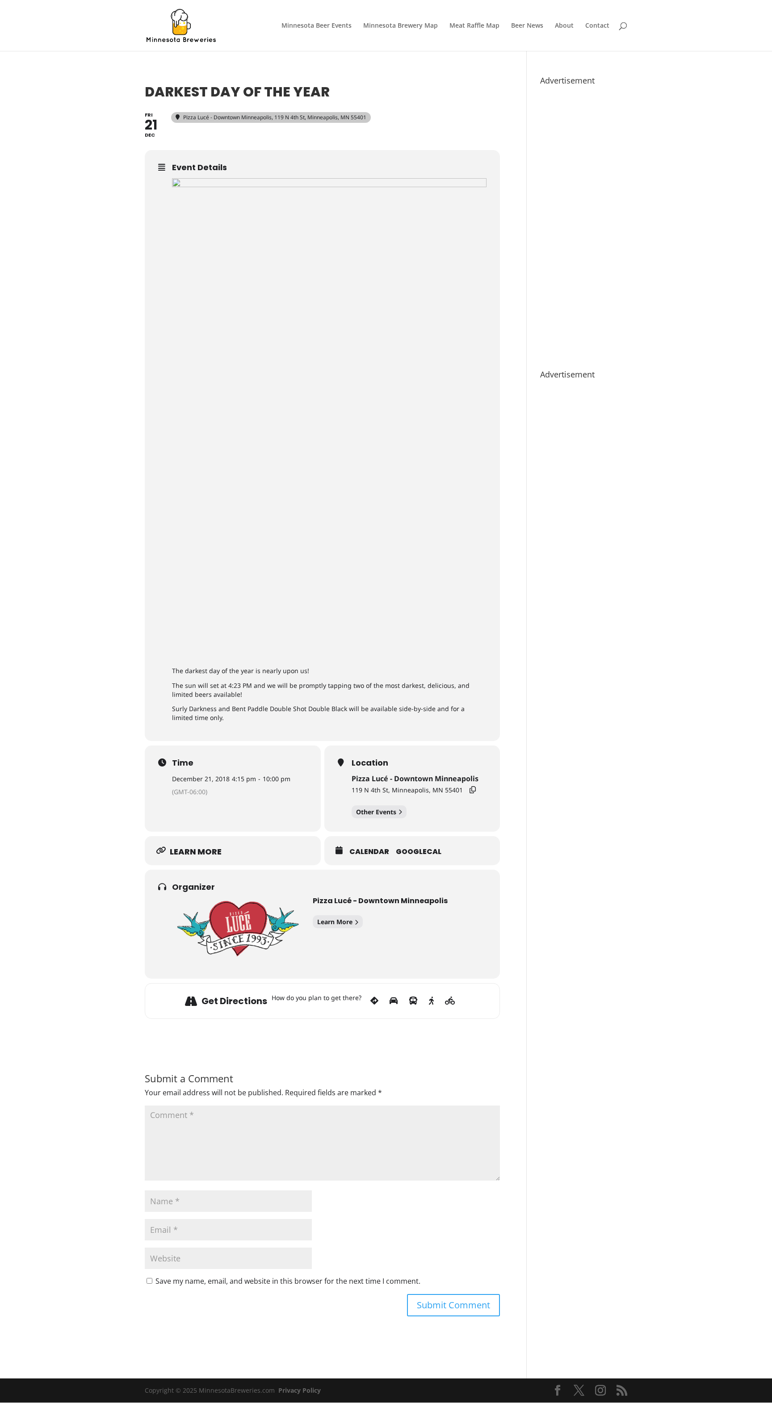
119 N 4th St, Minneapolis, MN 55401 (407, 790)
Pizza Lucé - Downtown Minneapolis (415, 778)
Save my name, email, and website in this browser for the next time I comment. (287, 1281)
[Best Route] (374, 1001)
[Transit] (413, 1001)
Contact (597, 25)
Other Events (376, 812)
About (564, 25)
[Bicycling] (450, 1001)
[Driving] (393, 1001)
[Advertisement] (583, 223)
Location (370, 763)
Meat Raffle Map (474, 25)
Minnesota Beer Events (316, 25)
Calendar (369, 851)
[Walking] (431, 1001)
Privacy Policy (299, 1390)
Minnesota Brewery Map (400, 25)
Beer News (527, 25)
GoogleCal (418, 851)
